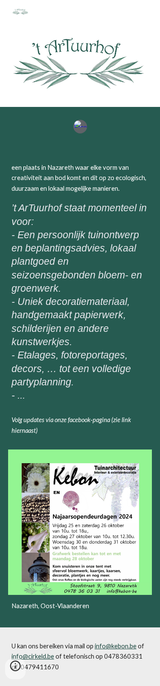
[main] (80, 303)
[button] (15, 669)
